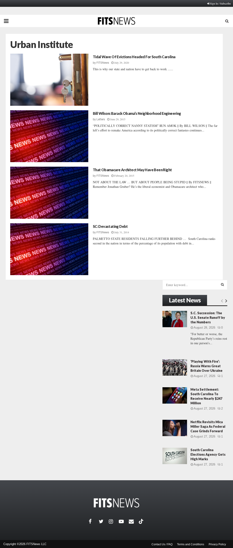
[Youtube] (124, 521)
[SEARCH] (222, 284)
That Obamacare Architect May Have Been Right (132, 170)
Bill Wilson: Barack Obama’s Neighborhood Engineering (137, 113)
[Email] (134, 521)
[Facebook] (94, 521)
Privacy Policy (217, 544)
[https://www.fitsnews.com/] (116, 503)
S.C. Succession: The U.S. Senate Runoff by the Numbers (207, 317)
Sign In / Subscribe (220, 3)
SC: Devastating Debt (110, 226)
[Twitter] (104, 521)
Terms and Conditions (190, 544)
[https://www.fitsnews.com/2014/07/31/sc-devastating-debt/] (49, 249)
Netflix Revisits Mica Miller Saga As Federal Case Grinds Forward (207, 426)
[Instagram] (114, 521)
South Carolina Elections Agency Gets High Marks (207, 454)
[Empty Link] (222, 300)
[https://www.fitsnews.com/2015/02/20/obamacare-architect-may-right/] (49, 193)
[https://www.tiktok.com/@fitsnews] (141, 521)
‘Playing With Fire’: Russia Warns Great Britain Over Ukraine (206, 365)
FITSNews (102, 62)
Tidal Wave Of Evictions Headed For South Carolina (134, 57)
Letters (100, 119)
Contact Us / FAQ (162, 544)
